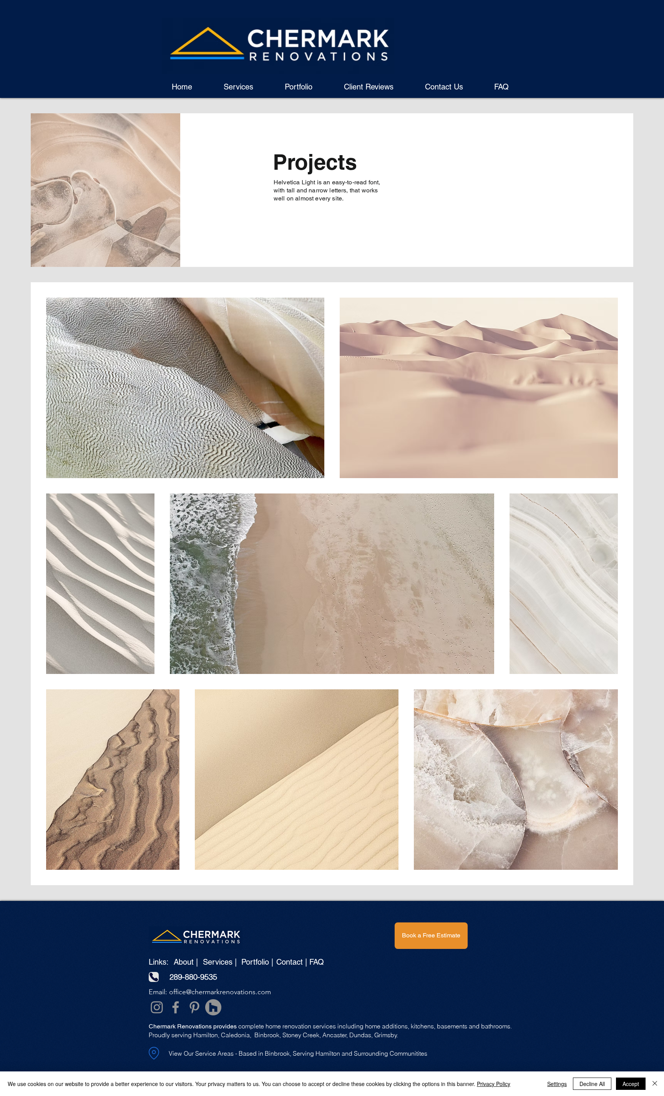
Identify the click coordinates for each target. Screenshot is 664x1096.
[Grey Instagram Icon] (157, 1007)
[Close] (654, 1084)
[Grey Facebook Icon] (176, 1007)
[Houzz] (213, 1007)
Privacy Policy (493, 1084)
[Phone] (154, 977)
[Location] (153, 1053)
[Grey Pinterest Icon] (194, 1007)
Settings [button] (557, 1084)
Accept (630, 1084)
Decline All (592, 1084)
